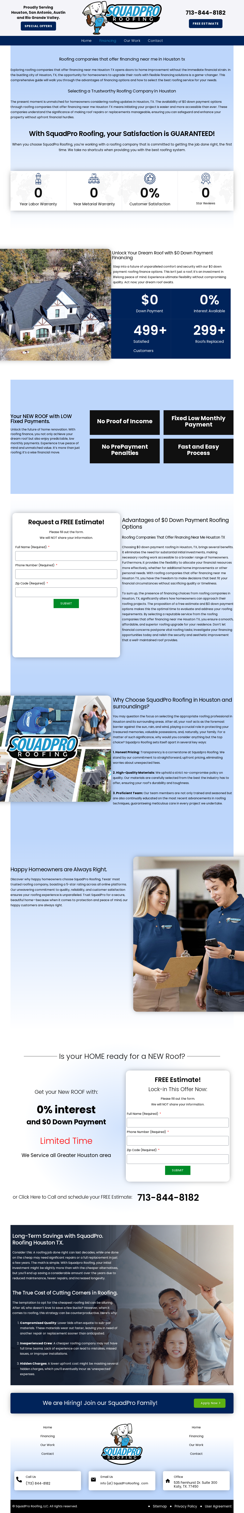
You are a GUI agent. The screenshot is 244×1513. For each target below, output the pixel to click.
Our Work (132, 40)
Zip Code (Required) (30, 583)
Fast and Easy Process (198, 450)
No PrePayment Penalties (125, 450)
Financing (107, 40)
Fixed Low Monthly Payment (199, 421)
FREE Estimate (206, 23)
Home (86, 40)
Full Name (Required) (31, 547)
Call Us (31, 1477)
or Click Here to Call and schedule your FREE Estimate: (72, 1197)
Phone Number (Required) (35, 565)
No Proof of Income (124, 421)
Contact (155, 40)
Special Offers (38, 26)
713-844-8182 (168, 1197)
